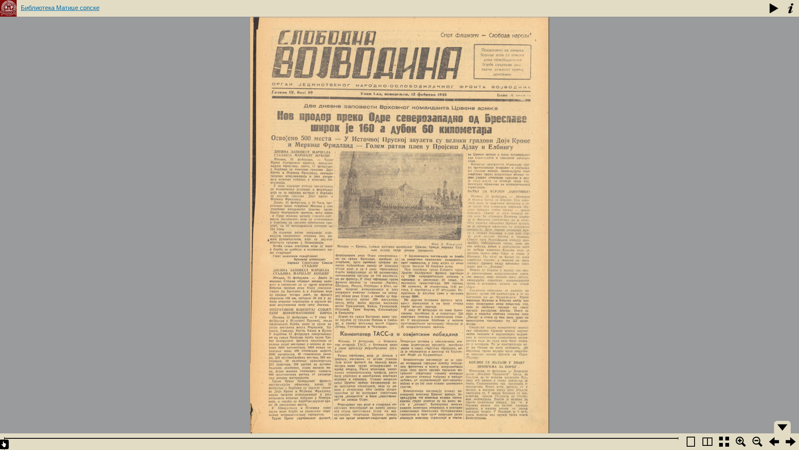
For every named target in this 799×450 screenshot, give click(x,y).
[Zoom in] (740, 441)
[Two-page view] (707, 441)
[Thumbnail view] (724, 441)
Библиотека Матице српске (60, 7)
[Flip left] (774, 441)
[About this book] (790, 8)
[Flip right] (790, 441)
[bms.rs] (8, 8)
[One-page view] (690, 441)
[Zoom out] (757, 441)
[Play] (774, 8)
